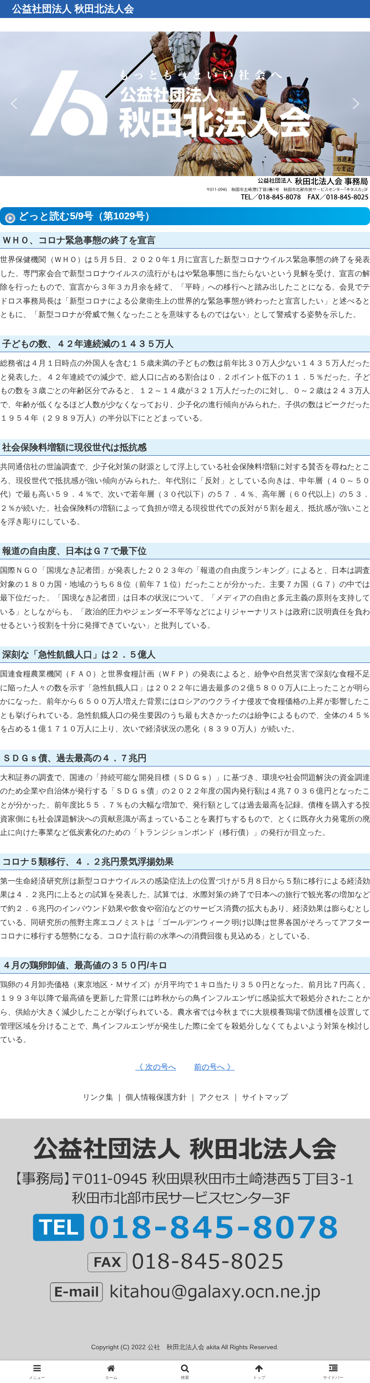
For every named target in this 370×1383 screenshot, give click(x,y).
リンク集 (98, 1097)
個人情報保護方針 (156, 1097)
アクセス (214, 1097)
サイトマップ (265, 1097)
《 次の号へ (155, 1067)
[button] (14, 103)
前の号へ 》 (214, 1067)
